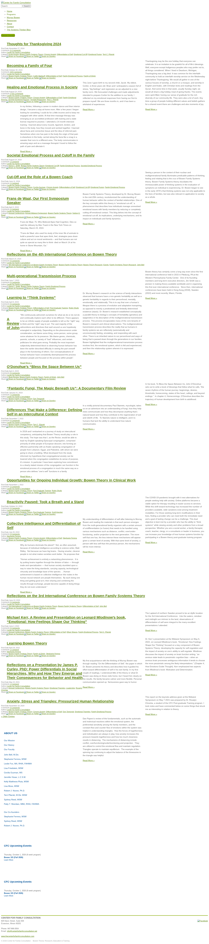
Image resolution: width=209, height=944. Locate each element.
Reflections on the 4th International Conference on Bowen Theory (62, 254)
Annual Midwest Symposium (36, 213)
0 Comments (15, 261)
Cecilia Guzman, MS (13, 772)
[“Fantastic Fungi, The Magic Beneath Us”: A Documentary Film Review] (15, 401)
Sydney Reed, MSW (13, 799)
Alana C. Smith (14, 166)
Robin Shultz (74, 308)
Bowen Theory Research (93, 265)
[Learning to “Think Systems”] (15, 310)
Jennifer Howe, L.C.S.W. (15, 777)
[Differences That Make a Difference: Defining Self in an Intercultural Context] (15, 427)
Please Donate (8, 35)
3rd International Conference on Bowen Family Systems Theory (33, 606)
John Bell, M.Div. (11, 755)
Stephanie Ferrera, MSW (15, 759)
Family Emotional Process (73, 76)
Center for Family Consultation (18, 52)
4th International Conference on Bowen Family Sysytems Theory (33, 265)
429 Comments (16, 72)
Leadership (70, 688)
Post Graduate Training (59, 308)
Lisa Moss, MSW (11, 786)
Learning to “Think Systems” (31, 298)
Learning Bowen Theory (27, 643)
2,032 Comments (16, 94)
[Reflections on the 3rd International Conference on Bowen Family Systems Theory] (15, 608)
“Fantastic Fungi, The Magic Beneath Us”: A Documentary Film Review (66, 388)
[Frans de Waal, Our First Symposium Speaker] (15, 217)
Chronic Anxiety (50, 54)
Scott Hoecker (57, 512)
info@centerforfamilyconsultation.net (22, 931)
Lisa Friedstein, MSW (13, 768)
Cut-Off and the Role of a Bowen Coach (40, 177)
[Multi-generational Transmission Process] (15, 288)
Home (9, 11)
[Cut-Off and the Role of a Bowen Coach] (15, 189)
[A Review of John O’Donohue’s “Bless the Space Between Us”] (15, 379)
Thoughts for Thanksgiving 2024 (34, 44)
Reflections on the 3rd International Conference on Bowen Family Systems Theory (76, 596)
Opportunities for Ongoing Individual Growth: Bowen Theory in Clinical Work (71, 480)
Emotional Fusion (95, 54)
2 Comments (15, 487)
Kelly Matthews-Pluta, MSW (16, 781)
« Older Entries (8, 716)
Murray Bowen (13, 17)
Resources (11, 20)
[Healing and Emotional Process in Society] (15, 102)
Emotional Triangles (57, 688)
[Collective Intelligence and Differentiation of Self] (15, 540)
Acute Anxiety (14, 54)
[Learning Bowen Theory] (15, 656)
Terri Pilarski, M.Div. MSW (15, 795)
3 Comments (15, 708)
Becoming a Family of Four (29, 66)
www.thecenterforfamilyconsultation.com (17, 936)
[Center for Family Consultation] (16, 2)
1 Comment (14, 162)
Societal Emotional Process (18, 100)
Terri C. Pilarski (108, 54)
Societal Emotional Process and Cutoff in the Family (51, 155)
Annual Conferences (16, 213)
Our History (9, 745)
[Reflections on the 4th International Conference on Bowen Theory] (15, 267)
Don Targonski (38, 399)
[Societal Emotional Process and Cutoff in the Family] (15, 168)
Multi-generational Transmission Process (41, 276)
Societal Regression (38, 100)
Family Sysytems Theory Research (122, 265)
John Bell (140, 265)
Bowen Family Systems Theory (31, 54)
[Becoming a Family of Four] (15, 78)
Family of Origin (90, 76)
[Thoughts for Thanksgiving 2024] (15, 56)
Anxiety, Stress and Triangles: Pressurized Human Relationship (60, 701)
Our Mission (9, 740)
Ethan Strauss (72, 632)
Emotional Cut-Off (80, 54)
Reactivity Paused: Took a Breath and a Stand (45, 502)
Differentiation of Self (65, 54)
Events (106, 265)
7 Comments (15, 395)
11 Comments (15, 50)
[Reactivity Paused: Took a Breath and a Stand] (15, 514)
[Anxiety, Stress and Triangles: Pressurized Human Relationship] (15, 714)
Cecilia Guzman (39, 187)
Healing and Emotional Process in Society (42, 87)
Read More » (151, 109)
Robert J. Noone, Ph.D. (14, 790)
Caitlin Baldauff (39, 76)
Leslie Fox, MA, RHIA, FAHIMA (18, 763)
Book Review (14, 377)
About (9, 23)
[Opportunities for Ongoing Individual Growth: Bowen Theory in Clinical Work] (15, 493)
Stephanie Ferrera (14, 536)
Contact (10, 26)
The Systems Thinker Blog (19, 30)
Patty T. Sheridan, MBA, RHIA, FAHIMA (21, 804)
